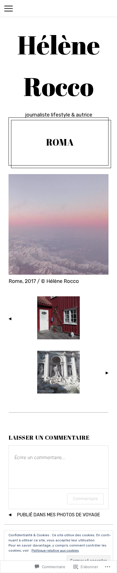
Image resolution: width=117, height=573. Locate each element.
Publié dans (58, 514)
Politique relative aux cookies (55, 550)
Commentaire (85, 498)
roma (60, 142)
